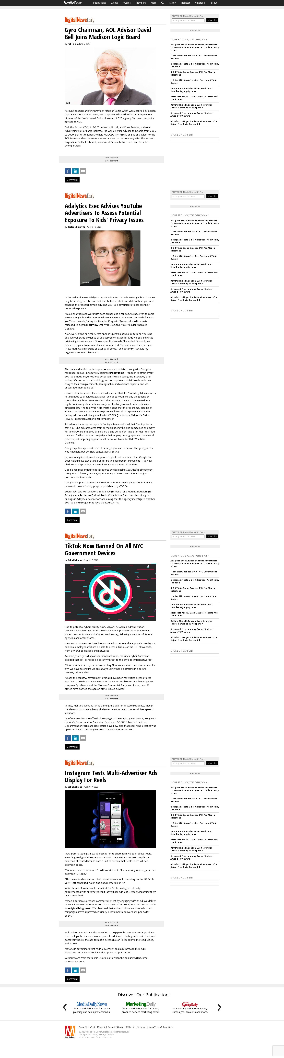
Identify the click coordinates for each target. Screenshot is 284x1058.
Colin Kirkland (75, 560)
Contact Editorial (115, 1027)
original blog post (79, 908)
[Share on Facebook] (68, 171)
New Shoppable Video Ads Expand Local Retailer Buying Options (191, 90)
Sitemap (141, 1027)
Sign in (172, 2)
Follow (213, 2)
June (70, 457)
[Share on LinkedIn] (75, 171)
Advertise (200, 2)
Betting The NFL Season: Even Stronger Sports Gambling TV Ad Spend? (191, 106)
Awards (127, 2)
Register (185, 2)
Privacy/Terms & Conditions (160, 1027)
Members (141, 2)
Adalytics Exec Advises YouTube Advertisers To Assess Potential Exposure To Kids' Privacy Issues (194, 47)
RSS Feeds (130, 1027)
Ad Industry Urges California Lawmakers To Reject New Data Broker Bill (193, 122)
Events (114, 2)
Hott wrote (105, 870)
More (153, 2)
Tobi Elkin (73, 44)
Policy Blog (117, 372)
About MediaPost (87, 1027)
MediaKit (101, 1027)
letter (84, 495)
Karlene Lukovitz (76, 227)
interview (92, 324)
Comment (72, 179)
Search (162, 3)
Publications (99, 2)
